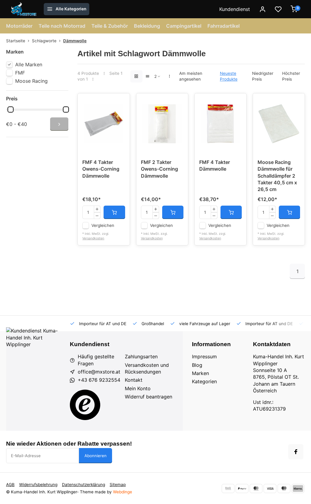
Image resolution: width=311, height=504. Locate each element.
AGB (10, 484)
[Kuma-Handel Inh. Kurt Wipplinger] (24, 9)
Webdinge (122, 491)
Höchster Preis (291, 76)
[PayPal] (242, 488)
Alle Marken (28, 64)
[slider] (11, 109)
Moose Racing (31, 81)
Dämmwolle (75, 40)
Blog (197, 365)
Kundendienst (234, 9)
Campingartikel (183, 26)
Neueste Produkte (229, 76)
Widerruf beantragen (148, 397)
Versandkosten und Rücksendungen (147, 368)
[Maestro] (284, 488)
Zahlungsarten (141, 356)
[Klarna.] (298, 488)
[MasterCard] (256, 488)
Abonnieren (95, 455)
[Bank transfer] (228, 488)
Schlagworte (44, 40)
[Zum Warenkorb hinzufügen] (114, 212)
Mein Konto (138, 388)
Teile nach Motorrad (62, 26)
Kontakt (133, 380)
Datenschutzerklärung (83, 484)
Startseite (15, 40)
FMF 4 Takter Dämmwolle (214, 165)
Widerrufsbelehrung (38, 484)
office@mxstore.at (99, 372)
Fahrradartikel (223, 26)
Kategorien (204, 381)
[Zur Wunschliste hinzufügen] (120, 102)
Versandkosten (93, 238)
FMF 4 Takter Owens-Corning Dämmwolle (100, 169)
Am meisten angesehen (190, 76)
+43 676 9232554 (99, 380)
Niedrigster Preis (262, 76)
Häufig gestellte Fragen (96, 359)
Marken (200, 373)
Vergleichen (102, 225)
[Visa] (270, 488)
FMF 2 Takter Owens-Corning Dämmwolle (159, 169)
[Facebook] (295, 451)
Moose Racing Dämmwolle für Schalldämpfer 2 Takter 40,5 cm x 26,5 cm (277, 176)
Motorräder (19, 26)
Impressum (204, 356)
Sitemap (118, 484)
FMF (20, 73)
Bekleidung (147, 26)
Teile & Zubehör (109, 26)
